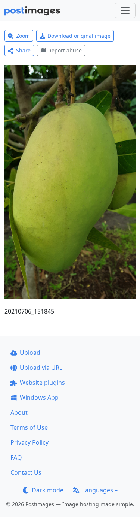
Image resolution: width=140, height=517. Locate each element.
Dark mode (47, 490)
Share (23, 50)
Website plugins (42, 382)
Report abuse (65, 50)
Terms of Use (29, 427)
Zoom (23, 35)
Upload (30, 352)
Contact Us (25, 472)
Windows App (39, 397)
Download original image (79, 35)
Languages (97, 490)
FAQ (16, 457)
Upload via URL (41, 367)
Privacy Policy (29, 442)
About (19, 412)
